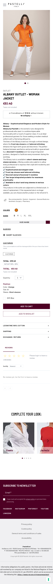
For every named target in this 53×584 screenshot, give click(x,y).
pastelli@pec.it (22, 553)
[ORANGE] (16, 210)
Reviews (9, 347)
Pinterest (33, 509)
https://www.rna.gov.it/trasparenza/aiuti (33, 574)
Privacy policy (26, 524)
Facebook (7, 509)
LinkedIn (7, 513)
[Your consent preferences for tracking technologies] (48, 579)
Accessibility (26, 538)
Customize (9, 254)
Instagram (20, 509)
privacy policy (30, 499)
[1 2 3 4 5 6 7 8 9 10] (19, 278)
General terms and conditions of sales (26, 533)
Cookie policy (26, 529)
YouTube (45, 509)
